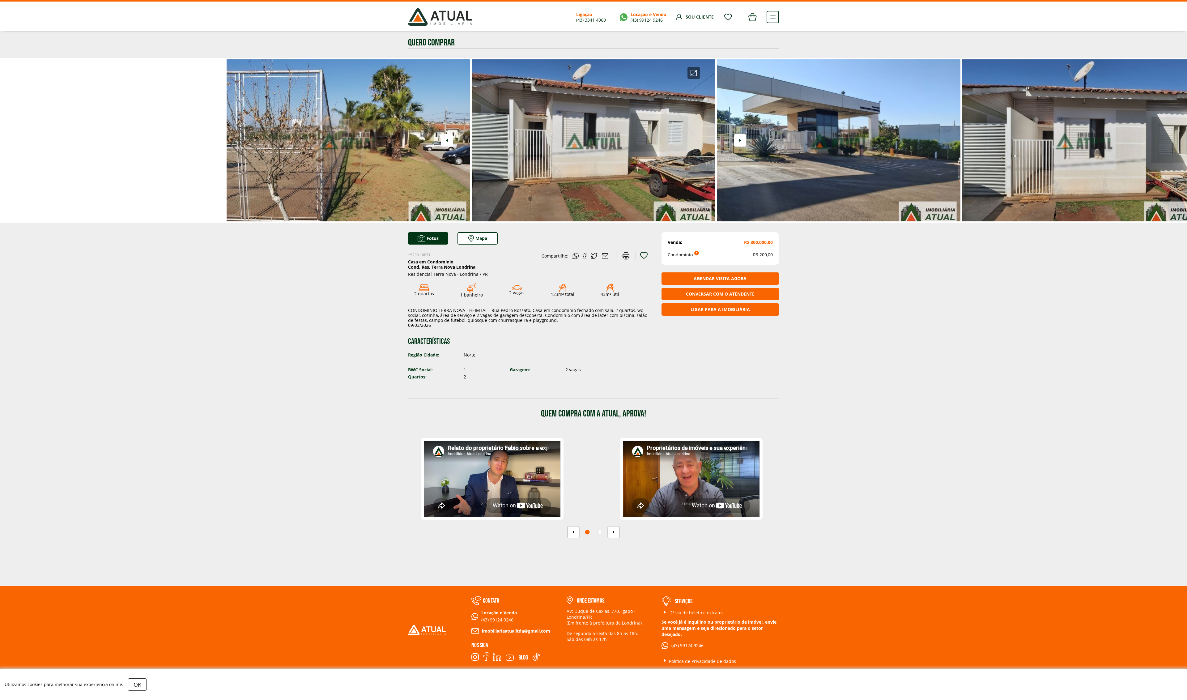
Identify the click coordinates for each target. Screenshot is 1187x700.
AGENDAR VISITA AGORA (720, 278)
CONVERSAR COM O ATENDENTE (720, 294)
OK (137, 684)
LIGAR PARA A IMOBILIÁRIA (720, 309)
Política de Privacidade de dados (702, 661)
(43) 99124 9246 (687, 645)
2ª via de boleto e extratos (696, 613)
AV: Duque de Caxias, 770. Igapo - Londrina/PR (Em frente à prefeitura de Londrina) (604, 617)
